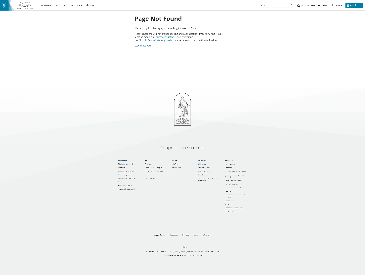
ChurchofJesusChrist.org (167, 37)
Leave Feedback (143, 45)
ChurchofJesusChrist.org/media (156, 40)
